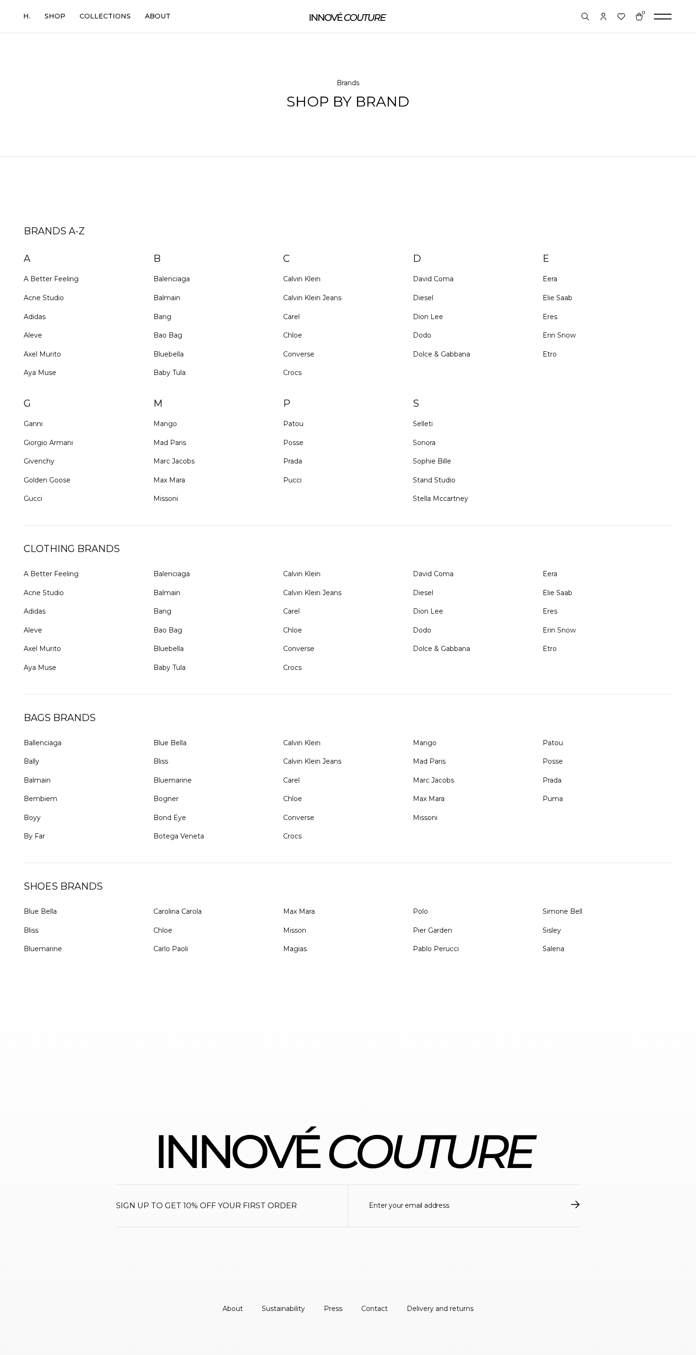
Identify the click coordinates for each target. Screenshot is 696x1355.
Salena (553, 949)
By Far (34, 836)
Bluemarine (172, 780)
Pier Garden (432, 930)
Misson (294, 930)
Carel (291, 316)
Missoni (165, 498)
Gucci (33, 498)
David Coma (433, 279)
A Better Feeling (51, 279)
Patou (293, 423)
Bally (31, 761)
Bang (162, 316)
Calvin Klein (302, 279)
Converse (298, 354)
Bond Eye (169, 817)
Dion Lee (428, 316)
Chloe (292, 335)
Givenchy (39, 461)
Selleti (423, 423)
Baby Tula (169, 372)
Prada (292, 461)
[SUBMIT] (575, 1205)
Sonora (424, 442)
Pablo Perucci (436, 949)
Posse (293, 442)
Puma (553, 798)
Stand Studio (434, 480)
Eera (550, 279)
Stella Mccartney (440, 498)
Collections (105, 16)
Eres (550, 316)
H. (26, 16)
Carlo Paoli (170, 949)
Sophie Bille (432, 461)
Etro (550, 354)
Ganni (33, 423)
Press (333, 1308)
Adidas (34, 316)
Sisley (552, 930)
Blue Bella (170, 743)
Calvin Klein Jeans (312, 298)
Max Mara (169, 480)
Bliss (160, 761)
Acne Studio (44, 298)
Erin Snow (559, 335)
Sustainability (283, 1308)
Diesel (423, 298)
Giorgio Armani (48, 442)
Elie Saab (557, 298)
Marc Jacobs (174, 461)
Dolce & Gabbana (441, 354)
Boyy (32, 817)
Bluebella (168, 354)
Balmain (166, 298)
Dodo (422, 335)
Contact (374, 1308)
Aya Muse (40, 372)
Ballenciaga (43, 743)
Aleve (33, 335)
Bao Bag (167, 335)
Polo (420, 911)
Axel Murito (42, 354)
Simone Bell (562, 911)
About (157, 16)
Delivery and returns (440, 1308)
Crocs (292, 372)
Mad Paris (169, 442)
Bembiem (40, 798)
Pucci (292, 480)
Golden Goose (47, 480)
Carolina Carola (177, 911)
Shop (55, 16)
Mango (165, 423)
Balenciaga (171, 279)
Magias (295, 949)
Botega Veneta (178, 836)
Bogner (165, 798)
